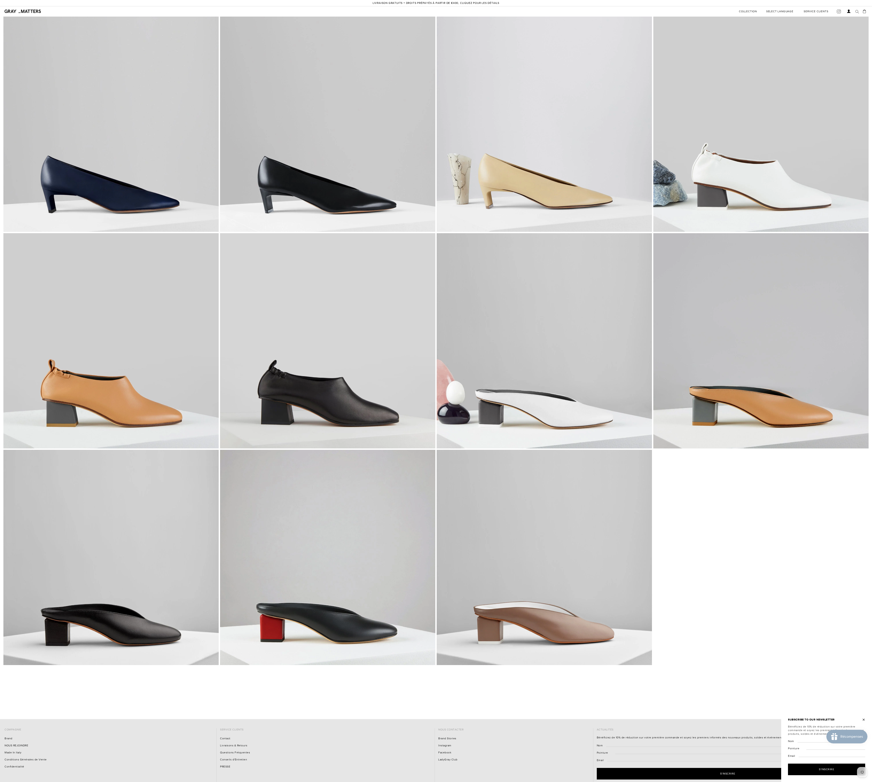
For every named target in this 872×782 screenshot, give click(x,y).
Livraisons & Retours (233, 745)
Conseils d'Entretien (233, 759)
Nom (600, 745)
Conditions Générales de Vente (26, 759)
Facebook (444, 752)
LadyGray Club (448, 759)
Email (600, 760)
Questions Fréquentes (235, 752)
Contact (225, 738)
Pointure (602, 752)
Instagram (444, 745)
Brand (8, 738)
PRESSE (225, 766)
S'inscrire (727, 773)
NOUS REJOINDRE (16, 745)
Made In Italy (13, 752)
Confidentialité (14, 766)
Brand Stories (447, 738)
